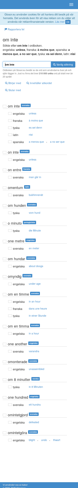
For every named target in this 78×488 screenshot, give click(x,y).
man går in (35, 177)
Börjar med (14, 83)
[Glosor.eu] (9, 4)
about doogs (36, 266)
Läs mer (60, 21)
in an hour (34, 301)
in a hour (34, 333)
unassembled (36, 369)
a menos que (36, 141)
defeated (34, 422)
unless (32, 113)
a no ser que (57, 141)
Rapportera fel (15, 29)
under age (35, 283)
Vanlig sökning (64, 64)
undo (44, 440)
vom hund (34, 212)
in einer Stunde (37, 315)
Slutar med (14, 90)
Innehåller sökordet (40, 83)
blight (32, 440)
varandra (34, 351)
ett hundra (35, 404)
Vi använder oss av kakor (15, 484)
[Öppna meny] (71, 4)
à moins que (36, 120)
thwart (56, 440)
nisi (31, 134)
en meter (34, 248)
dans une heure (38, 308)
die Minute (35, 230)
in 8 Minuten (36, 387)
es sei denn (35, 127)
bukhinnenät (36, 195)
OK (67, 21)
